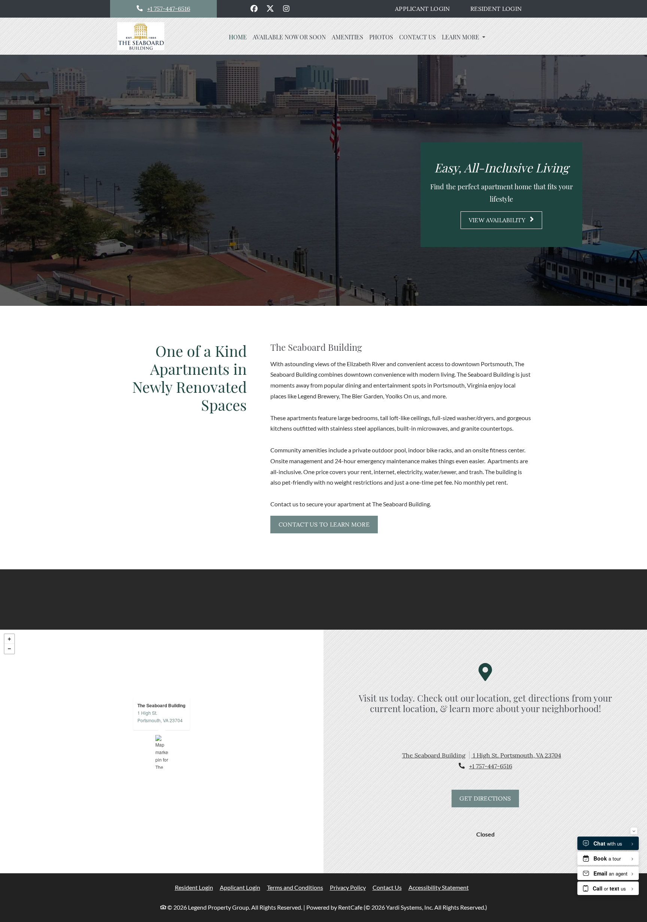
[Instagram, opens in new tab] (286, 8)
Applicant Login (426, 8)
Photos (381, 37)
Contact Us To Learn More (324, 524)
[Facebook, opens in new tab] (254, 8)
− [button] (9, 649)
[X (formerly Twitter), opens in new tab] (270, 8)
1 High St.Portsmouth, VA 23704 (160, 716)
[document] (162, 752)
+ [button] (9, 639)
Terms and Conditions (295, 887)
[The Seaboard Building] (161, 752)
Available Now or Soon (289, 37)
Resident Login (500, 8)
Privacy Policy (348, 887)
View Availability (498, 220)
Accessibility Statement (438, 887)
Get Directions (485, 798)
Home (238, 37)
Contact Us (417, 37)
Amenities (347, 37)
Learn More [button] (461, 37)
